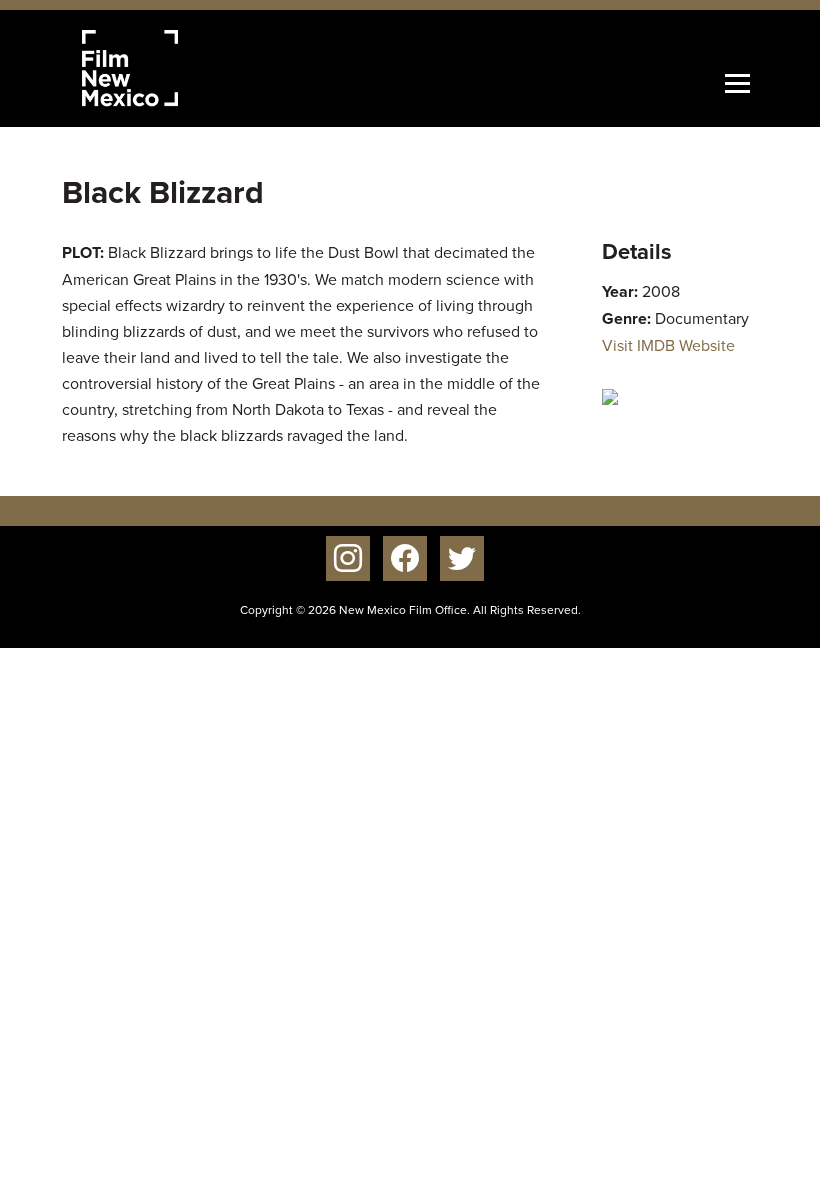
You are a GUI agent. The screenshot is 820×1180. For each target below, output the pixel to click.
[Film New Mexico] (157, 68)
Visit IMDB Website (668, 345)
